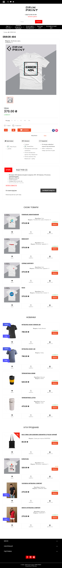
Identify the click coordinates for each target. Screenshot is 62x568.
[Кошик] (13, 2)
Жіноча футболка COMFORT (31, 507)
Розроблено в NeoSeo (31, 566)
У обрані (8, 125)
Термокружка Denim (28, 373)
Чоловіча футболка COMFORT (32, 483)
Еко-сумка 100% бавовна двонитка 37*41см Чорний (39, 434)
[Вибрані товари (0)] (10, 2)
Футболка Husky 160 (28, 349)
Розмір (8, 120)
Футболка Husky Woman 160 (31, 324)
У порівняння (18, 125)
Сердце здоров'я (27, 263)
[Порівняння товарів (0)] (8, 2)
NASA (23, 287)
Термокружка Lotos (29, 397)
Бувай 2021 (25, 459)
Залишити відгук (48, 190)
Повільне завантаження (30, 214)
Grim (45, 135)
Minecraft (25, 239)
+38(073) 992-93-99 (30, 14)
